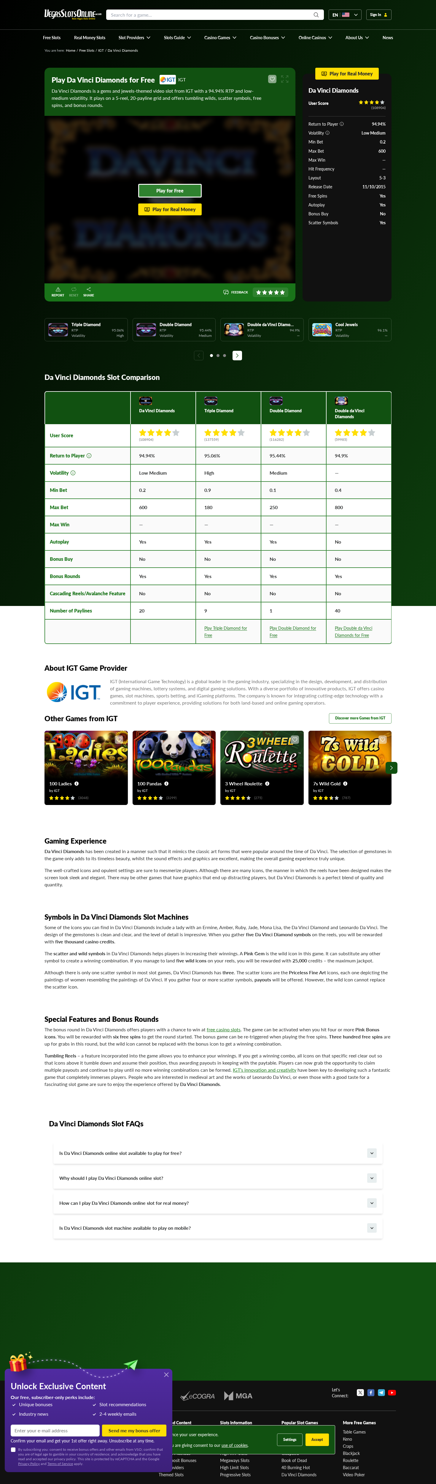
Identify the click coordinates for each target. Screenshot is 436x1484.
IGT (101, 50)
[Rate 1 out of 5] (258, 292)
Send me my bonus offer (134, 1430)
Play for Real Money (174, 209)
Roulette (350, 1460)
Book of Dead (294, 1460)
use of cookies (235, 1445)
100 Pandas (149, 783)
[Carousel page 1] (211, 355)
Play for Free (170, 190)
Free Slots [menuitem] (52, 37)
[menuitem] (134, 37)
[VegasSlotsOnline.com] (72, 15)
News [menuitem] (388, 37)
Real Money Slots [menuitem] (89, 37)
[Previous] (198, 355)
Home (70, 50)
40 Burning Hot (295, 1467)
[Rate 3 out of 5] (270, 292)
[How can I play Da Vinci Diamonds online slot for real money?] (372, 1203)
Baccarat (351, 1467)
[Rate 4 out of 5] (276, 292)
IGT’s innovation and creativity (264, 1069)
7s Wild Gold (326, 783)
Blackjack (351, 1453)
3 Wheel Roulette (243, 783)
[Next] (237, 355)
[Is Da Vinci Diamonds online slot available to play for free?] (372, 1153)
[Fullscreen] (284, 79)
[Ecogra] (197, 1396)
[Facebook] (371, 1392)
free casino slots (224, 1029)
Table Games (354, 1432)
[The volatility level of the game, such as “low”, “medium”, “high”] (327, 132)
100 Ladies (60, 783)
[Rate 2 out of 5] (264, 292)
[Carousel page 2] (218, 355)
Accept (317, 1439)
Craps (348, 1446)
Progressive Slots (235, 1474)
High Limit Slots (234, 1467)
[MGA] (238, 1395)
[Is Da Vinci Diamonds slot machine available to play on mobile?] (372, 1228)
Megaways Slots (234, 1460)
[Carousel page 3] (224, 355)
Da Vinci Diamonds (298, 1474)
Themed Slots (171, 1474)
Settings (289, 1439)
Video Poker (354, 1474)
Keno (347, 1439)
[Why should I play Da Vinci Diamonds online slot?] (372, 1178)
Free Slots (86, 50)
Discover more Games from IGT (360, 718)
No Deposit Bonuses (177, 1460)
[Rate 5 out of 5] (282, 292)
